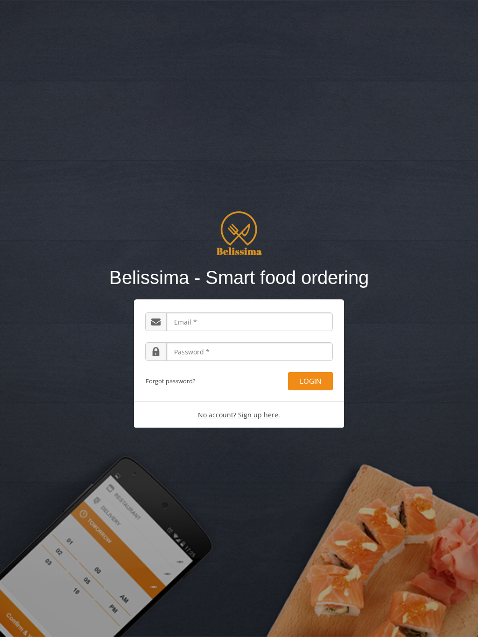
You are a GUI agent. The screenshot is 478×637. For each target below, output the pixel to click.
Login (310, 381)
